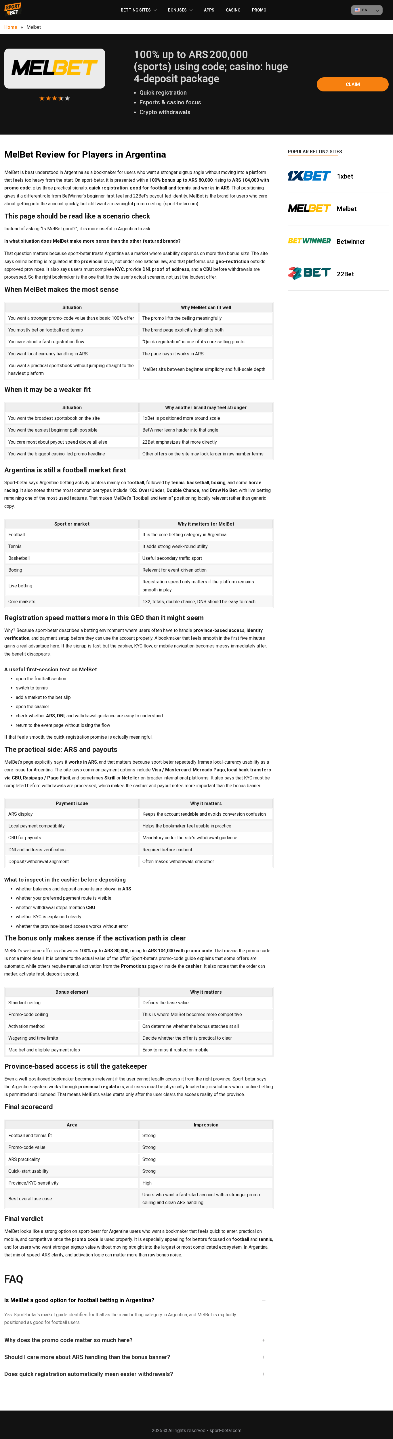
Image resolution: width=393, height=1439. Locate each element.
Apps (209, 10)
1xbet (345, 176)
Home (10, 27)
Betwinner (351, 241)
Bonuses (177, 10)
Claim (353, 84)
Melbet (347, 208)
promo (259, 10)
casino (233, 10)
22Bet (345, 274)
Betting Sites (136, 10)
